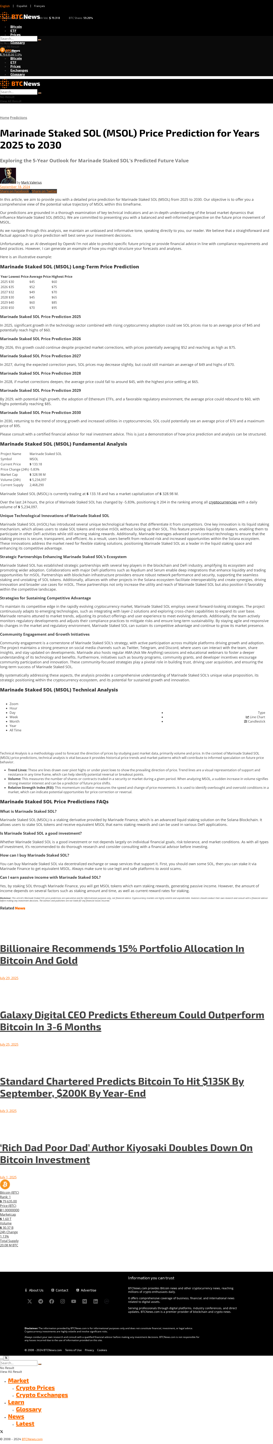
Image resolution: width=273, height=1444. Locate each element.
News (16, 1416)
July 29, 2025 (9, 978)
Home (4, 117)
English (5, 6)
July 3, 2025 (8, 1111)
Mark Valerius (31, 182)
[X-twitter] (30, 1301)
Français (39, 6)
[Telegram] (41, 1301)
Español (22, 6)
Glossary (17, 42)
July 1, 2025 (8, 1177)
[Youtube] (74, 1301)
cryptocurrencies (223, 502)
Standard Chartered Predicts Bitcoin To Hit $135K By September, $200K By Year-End (122, 1087)
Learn (16, 1401)
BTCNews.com (32, 1439)
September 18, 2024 (15, 187)
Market (18, 1380)
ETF (13, 31)
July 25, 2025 (9, 1044)
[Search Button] (39, 39)
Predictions (18, 117)
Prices (15, 34)
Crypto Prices (35, 1387)
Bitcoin (16, 27)
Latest (25, 1423)
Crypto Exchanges (42, 1394)
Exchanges (19, 70)
